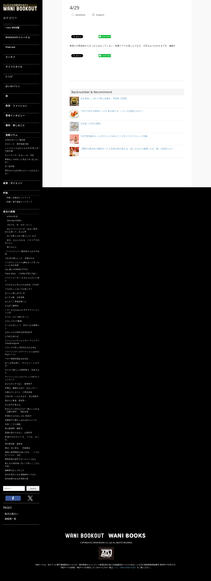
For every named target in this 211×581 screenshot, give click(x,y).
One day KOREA (13, 220)
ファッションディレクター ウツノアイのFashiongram (22, 342)
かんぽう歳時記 (12, 305)
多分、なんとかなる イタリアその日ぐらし (22, 241)
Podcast (9, 47)
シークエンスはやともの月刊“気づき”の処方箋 (22, 149)
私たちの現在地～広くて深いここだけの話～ (22, 464)
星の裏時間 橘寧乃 (13, 428)
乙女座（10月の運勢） (91, 123)
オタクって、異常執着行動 (16, 144)
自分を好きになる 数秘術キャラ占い (21, 474)
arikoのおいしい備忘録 (15, 139)
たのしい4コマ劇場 (13, 321)
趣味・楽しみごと (14, 125)
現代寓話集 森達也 (13, 443)
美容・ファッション (15, 105)
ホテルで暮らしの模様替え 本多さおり (22, 371)
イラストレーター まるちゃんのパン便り (22, 279)
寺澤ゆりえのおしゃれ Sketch (18, 416)
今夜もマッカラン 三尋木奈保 (18, 392)
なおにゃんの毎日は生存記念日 (18, 332)
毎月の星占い (12, 513)
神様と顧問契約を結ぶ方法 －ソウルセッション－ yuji (22, 453)
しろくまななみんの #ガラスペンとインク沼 (22, 311)
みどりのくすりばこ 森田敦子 (18, 383)
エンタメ (9, 56)
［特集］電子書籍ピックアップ (18, 201)
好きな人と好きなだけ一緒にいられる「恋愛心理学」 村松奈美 (22, 410)
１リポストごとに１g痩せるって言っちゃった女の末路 (22, 263)
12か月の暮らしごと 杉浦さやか (20, 258)
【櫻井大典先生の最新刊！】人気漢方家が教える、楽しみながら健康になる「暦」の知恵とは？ (126, 148)
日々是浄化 (10, 166)
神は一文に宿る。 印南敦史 (18, 448)
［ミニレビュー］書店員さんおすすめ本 (22, 252)
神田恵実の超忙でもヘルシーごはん (20, 459)
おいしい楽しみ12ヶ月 (15, 293)
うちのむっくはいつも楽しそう (18, 289)
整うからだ (11, 247)
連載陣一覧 (10, 518)
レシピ (8, 76)
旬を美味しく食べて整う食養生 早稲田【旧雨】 (104, 98)
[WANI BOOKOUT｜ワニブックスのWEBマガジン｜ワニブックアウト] (20, 9)
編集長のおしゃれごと (14, 470)
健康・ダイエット (13, 182)
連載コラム (10, 134)
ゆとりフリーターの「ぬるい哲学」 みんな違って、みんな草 (22, 230)
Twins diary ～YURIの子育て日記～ (21, 273)
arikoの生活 (11, 216)
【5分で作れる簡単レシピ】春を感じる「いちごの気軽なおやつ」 (112, 110)
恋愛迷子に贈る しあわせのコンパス (21, 420)
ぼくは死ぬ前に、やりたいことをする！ (22, 364)
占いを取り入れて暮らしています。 (21, 236)
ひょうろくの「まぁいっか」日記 (19, 155)
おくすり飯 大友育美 (14, 297)
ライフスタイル (13, 66)
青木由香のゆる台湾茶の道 (16, 478)
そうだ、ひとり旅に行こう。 (17, 316)
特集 (5, 192)
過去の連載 (9, 211)
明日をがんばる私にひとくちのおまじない (22, 172)
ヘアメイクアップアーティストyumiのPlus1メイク (22, 353)
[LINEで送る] (105, 36)
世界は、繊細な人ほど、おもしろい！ (21, 388)
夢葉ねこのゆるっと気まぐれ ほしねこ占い (22, 160)
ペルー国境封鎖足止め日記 (16, 358)
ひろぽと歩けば (12, 336)
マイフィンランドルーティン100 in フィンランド (22, 378)
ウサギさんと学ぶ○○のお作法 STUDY (22, 284)
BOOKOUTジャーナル (16, 37)
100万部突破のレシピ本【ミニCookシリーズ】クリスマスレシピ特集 (114, 136)
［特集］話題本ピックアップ (17, 197)
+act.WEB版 (11, 27)
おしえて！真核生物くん (15, 301)
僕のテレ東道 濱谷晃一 (15, 400)
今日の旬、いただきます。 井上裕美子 (22, 396)
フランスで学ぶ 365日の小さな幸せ (20, 347)
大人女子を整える (13, 404)
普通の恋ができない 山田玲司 (18, 432)
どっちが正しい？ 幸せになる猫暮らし (22, 326)
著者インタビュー (14, 115)
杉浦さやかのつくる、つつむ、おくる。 (22, 438)
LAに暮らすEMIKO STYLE (16, 269)
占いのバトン (11, 86)
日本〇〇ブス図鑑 (13, 424)
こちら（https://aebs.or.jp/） (125, 567)
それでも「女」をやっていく (18, 224)
